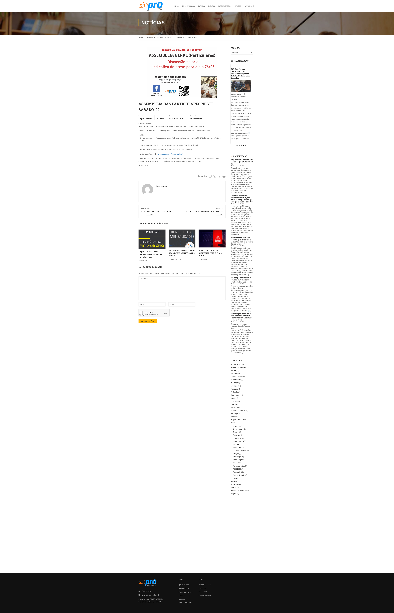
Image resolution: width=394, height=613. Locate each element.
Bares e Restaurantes (238, 367)
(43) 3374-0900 (147, 591)
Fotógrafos (235, 392)
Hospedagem (235, 395)
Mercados (234, 407)
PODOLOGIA (237, 469)
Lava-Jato (234, 401)
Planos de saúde (239, 466)
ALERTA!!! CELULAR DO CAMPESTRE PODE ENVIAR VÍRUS (210, 253)
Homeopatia (237, 447)
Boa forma (234, 374)
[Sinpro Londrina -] (152, 6)
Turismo (233, 487)
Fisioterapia (237, 438)
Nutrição (236, 454)
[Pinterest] (219, 176)
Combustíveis (236, 380)
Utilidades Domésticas (239, 491)
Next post (219, 208)
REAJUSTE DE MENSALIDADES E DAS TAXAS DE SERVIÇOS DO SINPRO (182, 253)
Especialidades (224, 6)
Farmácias (234, 389)
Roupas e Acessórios (238, 420)
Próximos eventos (185, 592)
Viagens (234, 494)
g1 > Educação (240, 156)
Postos (233, 417)
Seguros (234, 481)
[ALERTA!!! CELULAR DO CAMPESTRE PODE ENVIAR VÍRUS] (212, 238)
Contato (182, 599)
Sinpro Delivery (236, 484)
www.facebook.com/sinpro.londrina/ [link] (170, 154)
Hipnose (236, 444)
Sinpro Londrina (145, 119)
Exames (235, 432)
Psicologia (236, 472)
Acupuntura (237, 426)
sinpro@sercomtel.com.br (151, 595)
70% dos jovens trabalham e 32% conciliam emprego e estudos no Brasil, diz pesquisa (242, 280)
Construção (235, 383)
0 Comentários (196, 119)
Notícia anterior (146, 208)
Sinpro (176, 6)
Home (141, 38)
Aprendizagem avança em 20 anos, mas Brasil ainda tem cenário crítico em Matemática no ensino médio (241, 317)
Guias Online (249, 6)
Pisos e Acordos (188, 6)
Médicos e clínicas (239, 451)
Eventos (211, 6)
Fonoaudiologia (238, 441)
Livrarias (234, 404)
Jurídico (182, 596)
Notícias (201, 6)
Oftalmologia (237, 460)
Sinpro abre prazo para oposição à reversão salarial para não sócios (150, 254)
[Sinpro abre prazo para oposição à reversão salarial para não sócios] (152, 239)
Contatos (237, 6)
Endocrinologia (238, 429)
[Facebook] (210, 176)
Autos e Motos (236, 364)
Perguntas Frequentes (203, 589)
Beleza (233, 370)
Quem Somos (184, 585)
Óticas (235, 463)
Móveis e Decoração (238, 411)
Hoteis (233, 398)
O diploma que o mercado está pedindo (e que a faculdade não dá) (242, 162)
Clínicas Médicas (237, 377)
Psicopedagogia (239, 475)
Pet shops (234, 414)
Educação (234, 386)
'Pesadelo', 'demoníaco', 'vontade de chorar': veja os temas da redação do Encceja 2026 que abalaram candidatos (242, 199)
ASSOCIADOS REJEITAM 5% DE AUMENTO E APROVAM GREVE (204, 213)
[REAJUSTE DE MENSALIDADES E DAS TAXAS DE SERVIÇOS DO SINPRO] (182, 238)
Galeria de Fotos (205, 585)
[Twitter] (214, 176)
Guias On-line (184, 588)
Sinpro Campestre (185, 603)
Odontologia (237, 457)
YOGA (235, 478)
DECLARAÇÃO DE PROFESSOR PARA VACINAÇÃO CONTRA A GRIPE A (156, 213)
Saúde (233, 423)
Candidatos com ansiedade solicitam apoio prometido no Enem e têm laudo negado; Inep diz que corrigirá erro (242, 241)
